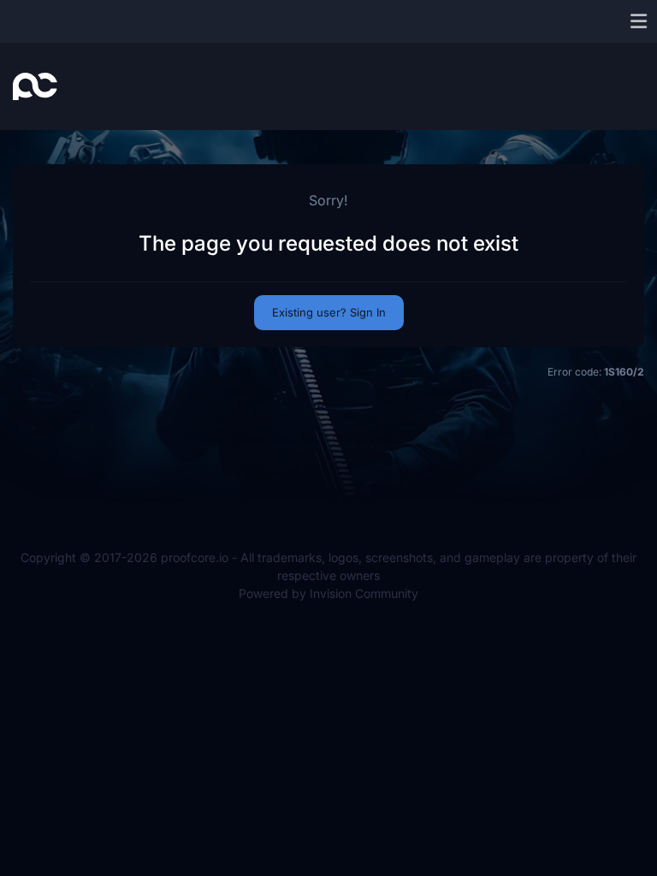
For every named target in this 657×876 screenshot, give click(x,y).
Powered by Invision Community (328, 593)
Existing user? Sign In (329, 312)
